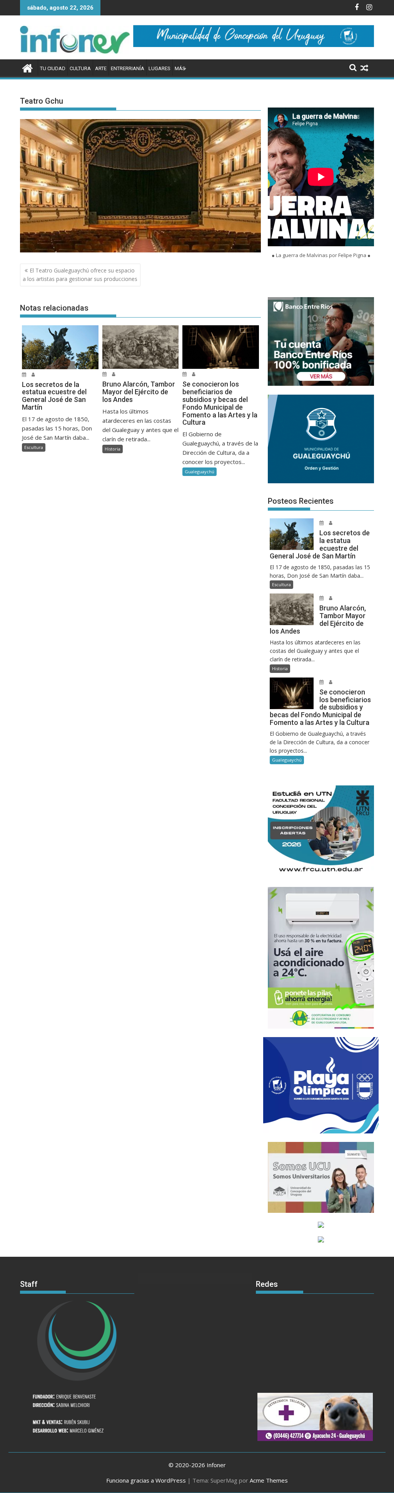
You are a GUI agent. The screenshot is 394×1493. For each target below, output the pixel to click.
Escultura (33, 447)
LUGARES (159, 68)
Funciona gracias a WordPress (146, 1480)
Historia (112, 449)
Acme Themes (269, 1480)
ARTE (101, 68)
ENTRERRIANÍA (127, 68)
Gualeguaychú (199, 471)
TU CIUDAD (52, 68)
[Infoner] (27, 67)
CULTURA (80, 68)
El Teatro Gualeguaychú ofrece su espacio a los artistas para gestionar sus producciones (80, 274)
